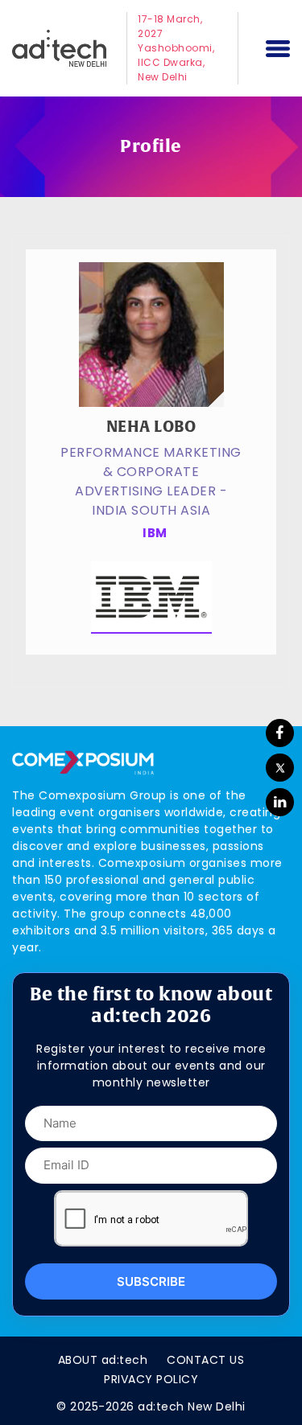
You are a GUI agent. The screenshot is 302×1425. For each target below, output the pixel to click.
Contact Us (205, 1360)
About (103, 1360)
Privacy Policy (151, 1379)
